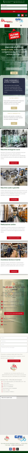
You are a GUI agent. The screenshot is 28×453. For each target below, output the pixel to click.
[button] (21, 25)
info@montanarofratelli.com (17, 445)
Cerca (14, 11)
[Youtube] (22, 15)
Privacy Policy (24, 443)
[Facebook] (18, 15)
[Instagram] (26, 15)
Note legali (7, 445)
